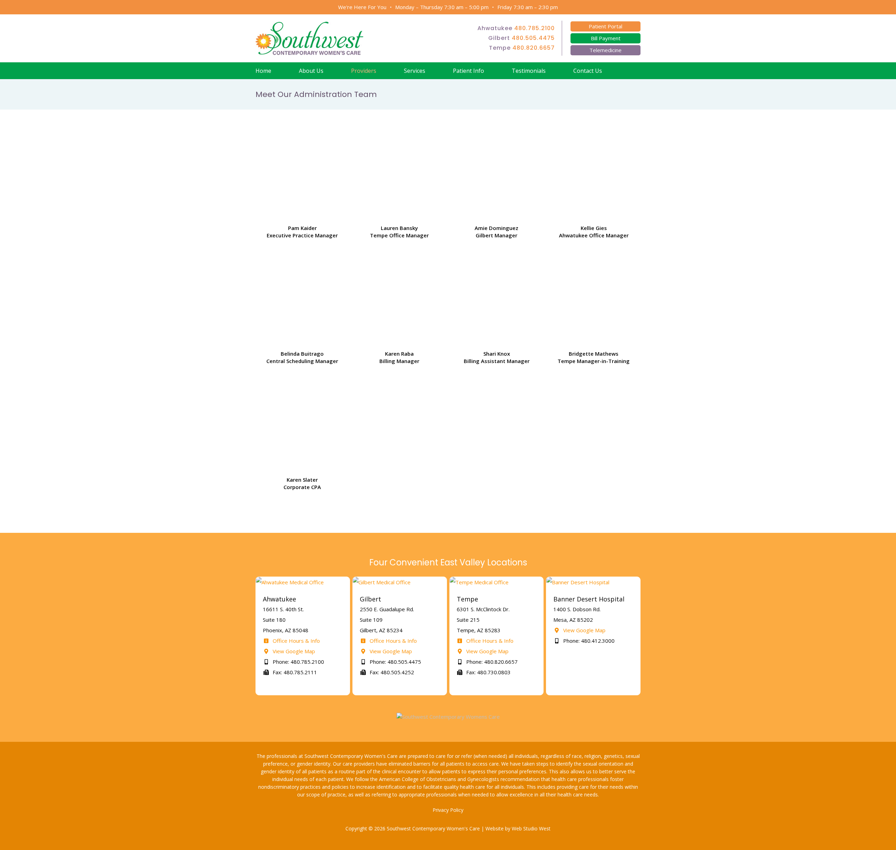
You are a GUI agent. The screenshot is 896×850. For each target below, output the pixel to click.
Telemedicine (605, 50)
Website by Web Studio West (518, 828)
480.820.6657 (533, 48)
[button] (632, 70)
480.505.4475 (533, 38)
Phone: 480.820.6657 (491, 661)
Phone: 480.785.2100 (297, 661)
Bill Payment (606, 38)
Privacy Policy (448, 810)
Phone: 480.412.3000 (588, 640)
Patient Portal (605, 26)
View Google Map (293, 651)
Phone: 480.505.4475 (394, 661)
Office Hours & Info (295, 640)
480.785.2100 (534, 28)
